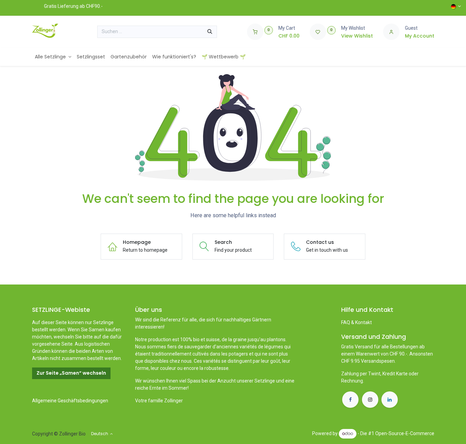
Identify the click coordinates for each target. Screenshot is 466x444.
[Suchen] (210, 32)
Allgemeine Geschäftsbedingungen (70, 400)
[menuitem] (53, 57)
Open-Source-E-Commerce (404, 433)
